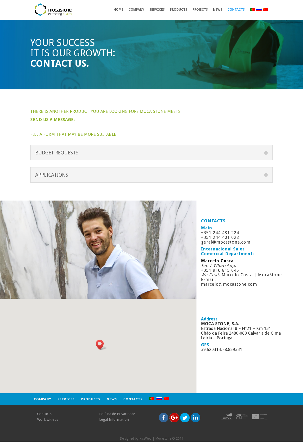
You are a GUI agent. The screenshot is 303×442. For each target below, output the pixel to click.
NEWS (217, 9)
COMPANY (136, 9)
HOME (118, 9)
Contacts (236, 9)
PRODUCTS (178, 9)
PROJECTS (200, 9)
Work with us (47, 419)
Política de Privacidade (117, 414)
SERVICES (157, 9)
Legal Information (114, 419)
